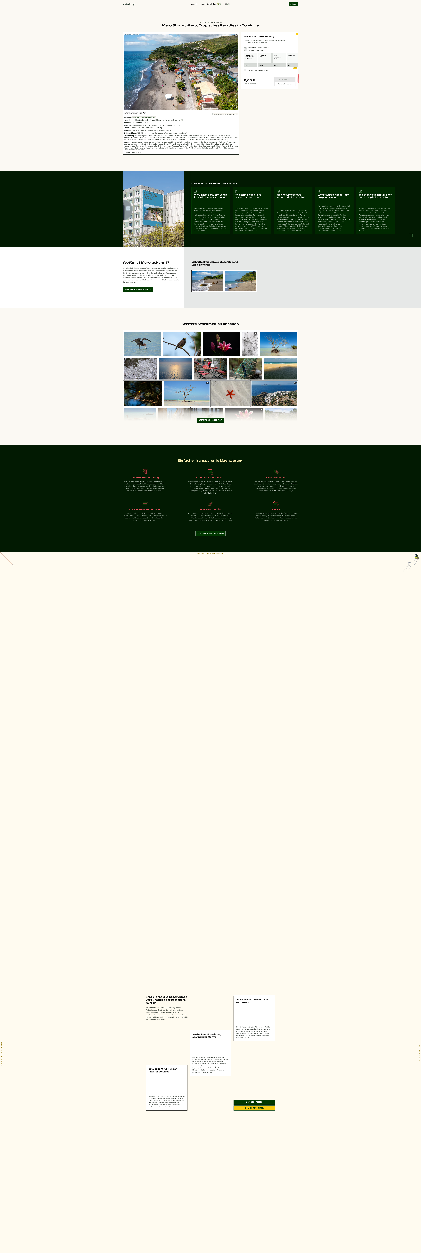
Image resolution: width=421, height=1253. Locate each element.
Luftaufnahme (136, 117)
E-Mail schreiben (254, 1108)
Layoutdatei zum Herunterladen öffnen (224, 114)
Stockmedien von (138, 289)
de (226, 4)
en (229, 4)
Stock (205, 22)
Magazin (194, 4)
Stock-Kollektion (209, 4)
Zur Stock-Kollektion (210, 420)
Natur (154, 117)
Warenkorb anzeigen (285, 84)
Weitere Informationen (210, 533)
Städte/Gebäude (146, 117)
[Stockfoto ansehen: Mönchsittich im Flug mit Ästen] (412, 563)
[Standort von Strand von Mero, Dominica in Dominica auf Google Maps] (181, 120)
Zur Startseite (254, 1102)
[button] (181, 113)
